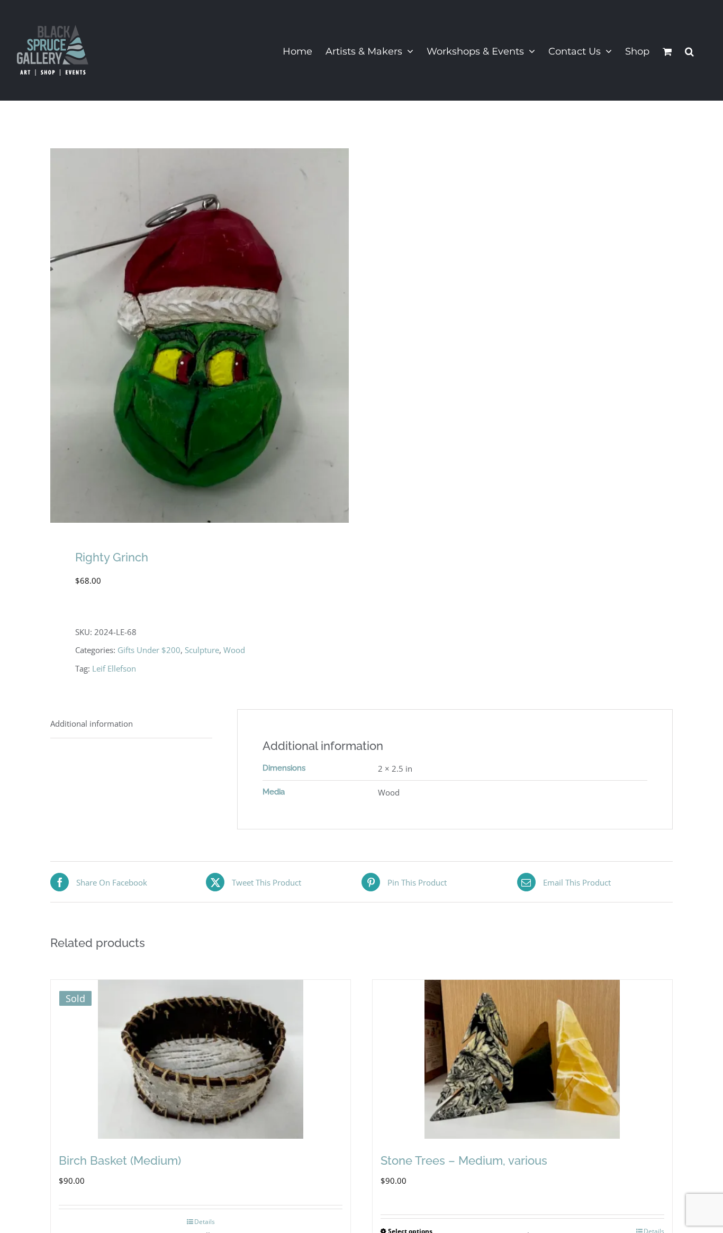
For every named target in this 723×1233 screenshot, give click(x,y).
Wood (234, 650)
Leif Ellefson (114, 668)
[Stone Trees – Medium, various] (522, 1059)
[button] (689, 50)
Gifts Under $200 (149, 650)
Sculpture (202, 650)
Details (204, 1221)
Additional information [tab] (91, 723)
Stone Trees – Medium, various (464, 1160)
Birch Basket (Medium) (120, 1160)
